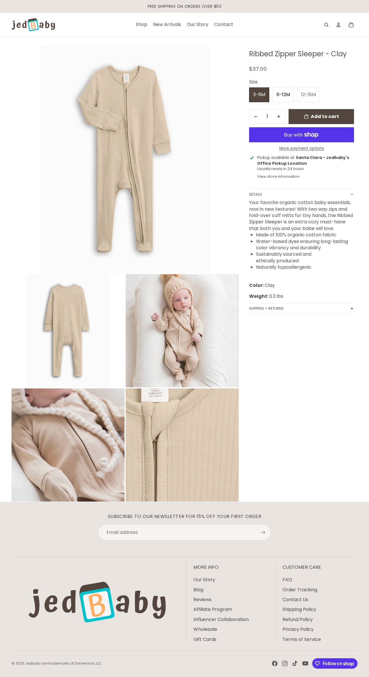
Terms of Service (302, 639)
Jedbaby (33, 663)
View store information (278, 176)
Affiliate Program (212, 609)
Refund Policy (298, 619)
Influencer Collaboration (221, 619)
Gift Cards (204, 639)
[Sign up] (262, 532)
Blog (198, 589)
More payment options (301, 148)
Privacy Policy (298, 629)
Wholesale (205, 629)
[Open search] (326, 24)
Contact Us (295, 599)
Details (255, 194)
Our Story (204, 579)
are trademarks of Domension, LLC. (72, 663)
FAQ (287, 579)
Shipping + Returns (266, 308)
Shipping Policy (299, 609)
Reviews (202, 599)
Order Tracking (300, 589)
